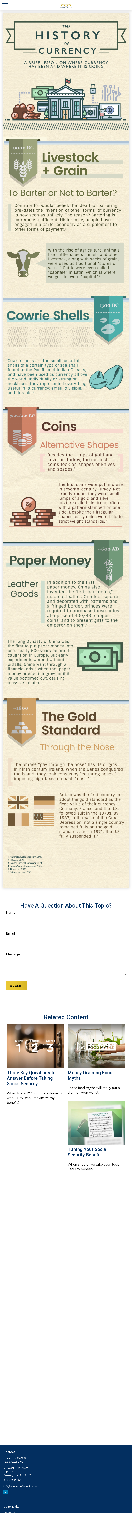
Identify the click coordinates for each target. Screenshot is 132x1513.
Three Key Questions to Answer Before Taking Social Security (31, 1078)
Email (10, 933)
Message (13, 954)
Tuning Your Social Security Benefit (87, 1152)
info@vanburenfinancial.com (20, 1486)
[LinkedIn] (5, 1492)
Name (10, 912)
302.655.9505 (19, 1458)
